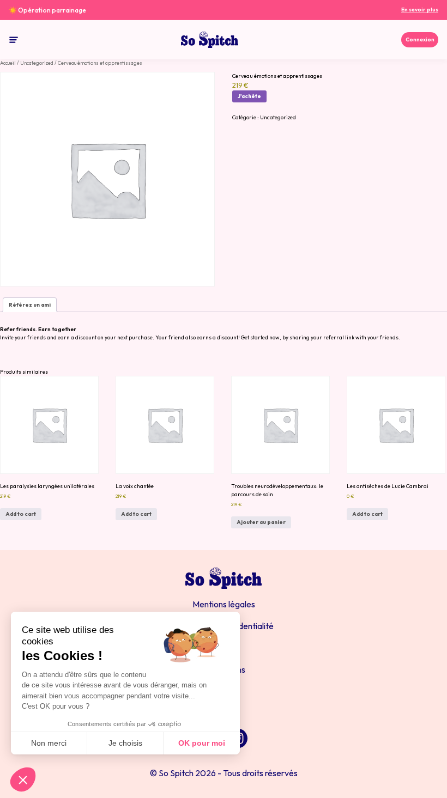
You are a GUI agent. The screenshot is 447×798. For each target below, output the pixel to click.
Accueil (8, 63)
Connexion (420, 39)
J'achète (249, 96)
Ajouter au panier (261, 522)
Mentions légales (223, 604)
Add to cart (20, 513)
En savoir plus (419, 10)
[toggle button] (14, 40)
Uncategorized (36, 63)
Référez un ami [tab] (30, 304)
